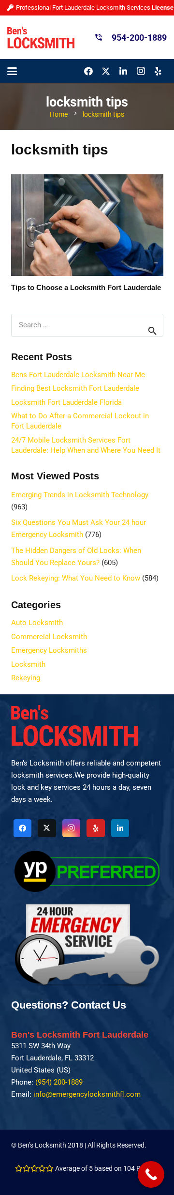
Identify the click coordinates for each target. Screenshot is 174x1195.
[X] (106, 71)
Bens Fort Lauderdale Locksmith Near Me (78, 374)
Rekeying (25, 678)
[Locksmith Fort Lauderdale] (40, 37)
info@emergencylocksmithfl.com (87, 1094)
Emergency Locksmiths (49, 650)
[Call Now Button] (151, 1174)
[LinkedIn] (123, 71)
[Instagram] (140, 71)
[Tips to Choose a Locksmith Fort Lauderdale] (87, 225)
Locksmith (28, 664)
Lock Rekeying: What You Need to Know (75, 578)
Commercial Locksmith (49, 636)
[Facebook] (88, 71)
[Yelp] (158, 71)
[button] (12, 71)
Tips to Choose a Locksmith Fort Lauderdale (86, 287)
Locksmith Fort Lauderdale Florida (66, 402)
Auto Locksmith (37, 622)
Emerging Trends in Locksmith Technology (79, 494)
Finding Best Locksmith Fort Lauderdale (75, 388)
